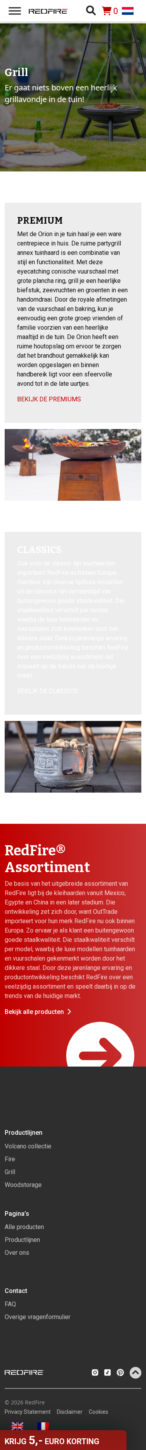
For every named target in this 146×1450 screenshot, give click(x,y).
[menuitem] (131, 11)
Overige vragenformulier (37, 1317)
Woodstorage (23, 1185)
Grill (10, 1172)
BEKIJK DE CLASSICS (47, 691)
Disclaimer (70, 1412)
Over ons (17, 1252)
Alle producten (24, 1227)
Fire (10, 1159)
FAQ (10, 1304)
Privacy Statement (28, 1412)
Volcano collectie (28, 1146)
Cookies (98, 1412)
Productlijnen (22, 1239)
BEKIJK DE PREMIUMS (49, 399)
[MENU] (15, 10)
